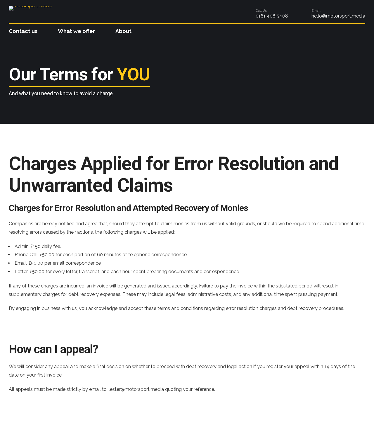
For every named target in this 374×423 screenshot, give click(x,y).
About (123, 31)
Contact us (23, 31)
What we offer (76, 31)
